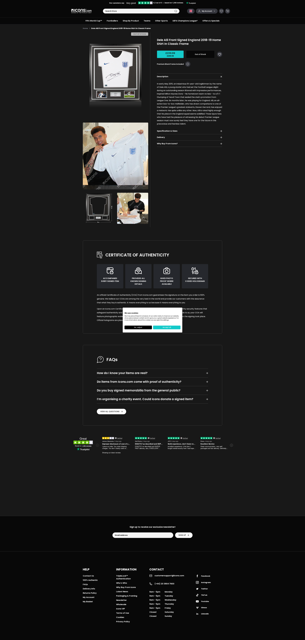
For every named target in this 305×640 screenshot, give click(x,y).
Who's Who (121, 583)
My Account (88, 597)
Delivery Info (89, 588)
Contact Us (88, 575)
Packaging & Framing (126, 595)
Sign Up (182, 535)
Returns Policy (90, 593)
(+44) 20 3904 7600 (164, 583)
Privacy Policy (123, 621)
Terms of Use (122, 613)
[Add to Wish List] (219, 54)
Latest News (122, 591)
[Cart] (227, 11)
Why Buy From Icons (126, 587)
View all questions (109, 411)
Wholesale (121, 604)
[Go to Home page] (81, 11)
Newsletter (121, 600)
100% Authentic (90, 580)
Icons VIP (120, 608)
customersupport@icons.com (169, 575)
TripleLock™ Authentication (123, 577)
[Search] (176, 11)
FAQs (85, 584)
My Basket (88, 601)
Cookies (120, 617)
